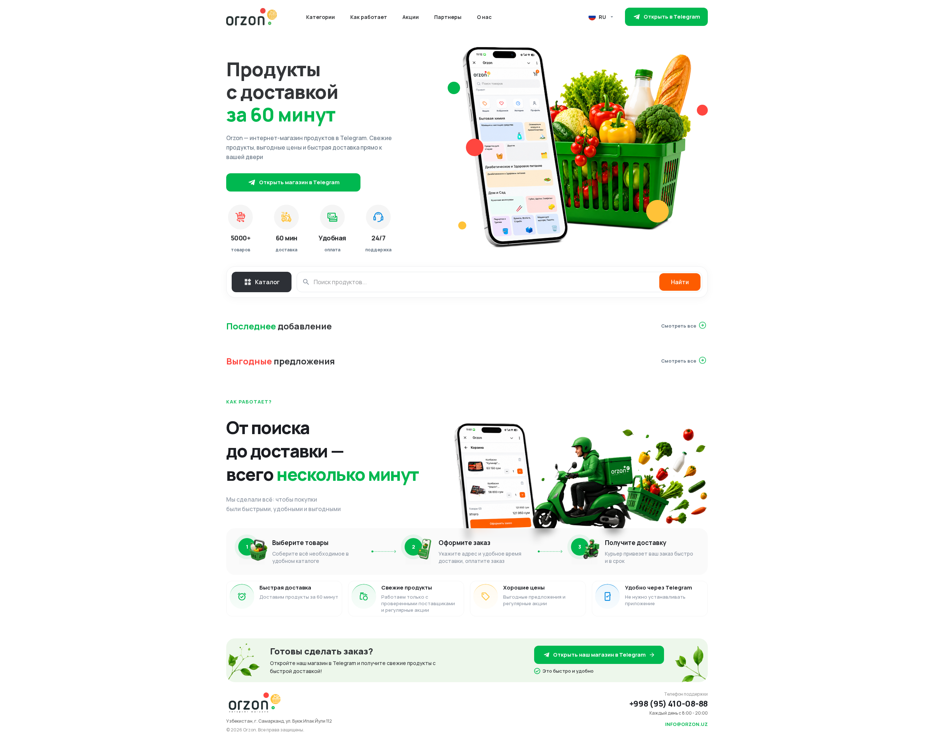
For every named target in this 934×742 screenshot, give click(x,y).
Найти (680, 282)
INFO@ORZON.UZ (686, 724)
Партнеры (448, 16)
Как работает (368, 16)
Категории (320, 16)
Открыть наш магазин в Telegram (599, 654)
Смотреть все (678, 325)
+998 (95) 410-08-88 (668, 703)
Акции (410, 16)
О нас (484, 16)
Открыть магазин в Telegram (299, 182)
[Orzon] (251, 17)
